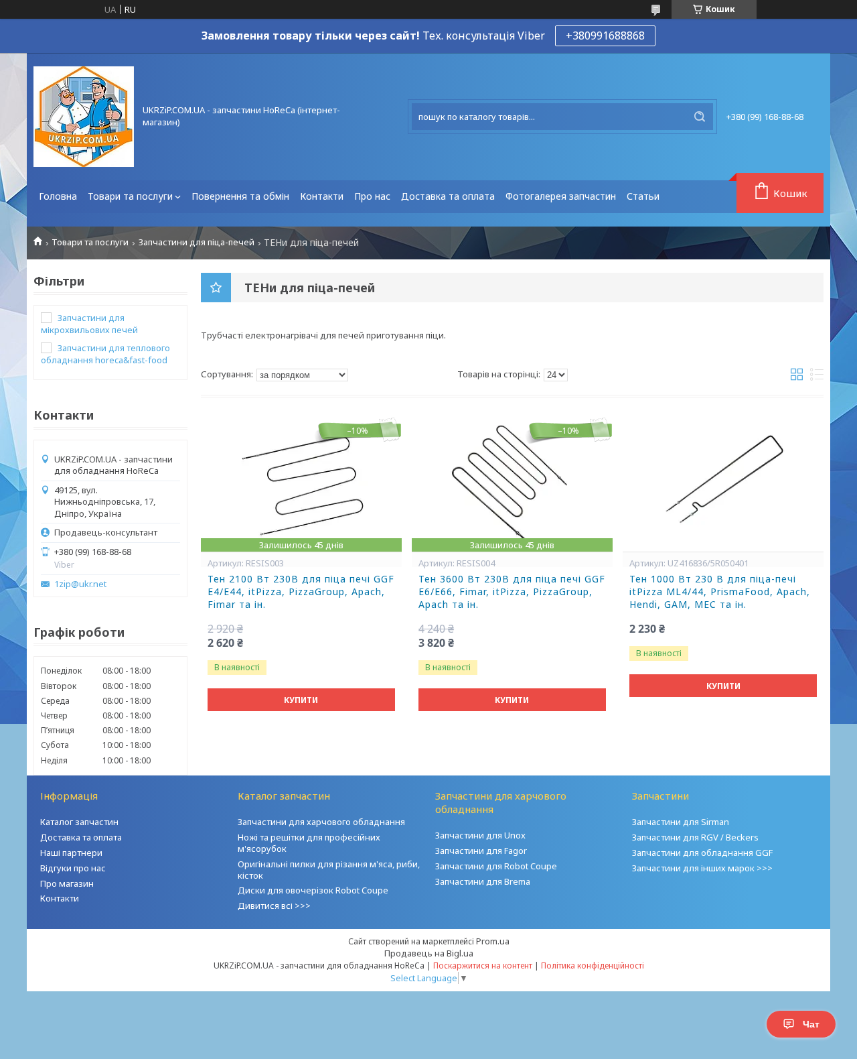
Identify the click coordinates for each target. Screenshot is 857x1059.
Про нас (372, 196)
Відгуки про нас (73, 868)
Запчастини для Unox (480, 835)
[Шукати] (699, 116)
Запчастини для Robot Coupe (496, 866)
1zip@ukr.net (80, 584)
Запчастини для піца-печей (196, 242)
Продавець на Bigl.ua (428, 953)
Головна (58, 196)
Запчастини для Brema (482, 881)
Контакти (321, 196)
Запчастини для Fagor (481, 851)
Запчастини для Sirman (680, 822)
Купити (301, 700)
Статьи (643, 196)
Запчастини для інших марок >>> (702, 868)
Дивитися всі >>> (274, 905)
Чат (811, 1024)
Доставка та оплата (448, 196)
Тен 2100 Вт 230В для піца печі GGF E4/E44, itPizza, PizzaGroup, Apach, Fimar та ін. (301, 592)
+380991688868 (605, 35)
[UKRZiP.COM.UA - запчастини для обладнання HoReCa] (83, 116)
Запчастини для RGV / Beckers (695, 837)
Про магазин (67, 883)
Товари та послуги (130, 196)
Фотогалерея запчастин (560, 196)
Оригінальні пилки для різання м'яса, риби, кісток (329, 869)
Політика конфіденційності (592, 965)
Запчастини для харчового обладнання (321, 822)
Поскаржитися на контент (482, 965)
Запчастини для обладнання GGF (702, 853)
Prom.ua (493, 941)
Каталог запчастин (79, 822)
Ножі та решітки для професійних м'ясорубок (309, 843)
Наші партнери (71, 853)
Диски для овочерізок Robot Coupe (313, 890)
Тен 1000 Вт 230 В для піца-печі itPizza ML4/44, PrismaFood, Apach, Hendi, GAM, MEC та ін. (719, 592)
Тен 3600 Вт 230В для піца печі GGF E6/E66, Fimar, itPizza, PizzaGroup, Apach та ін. (511, 592)
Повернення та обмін (240, 196)
